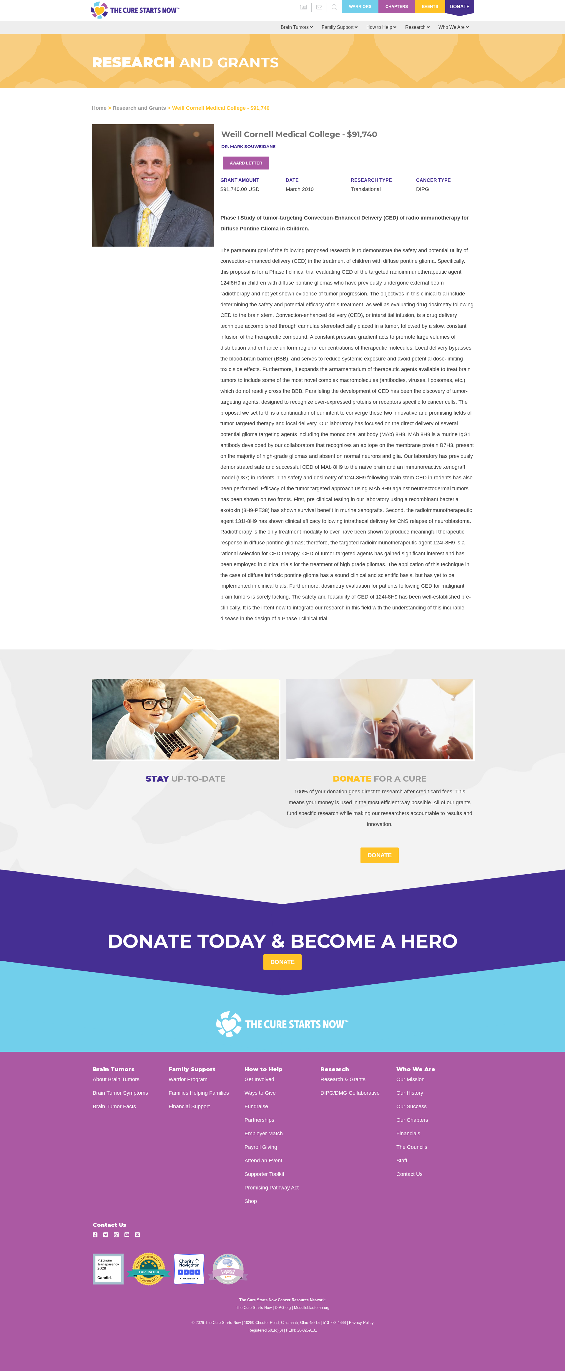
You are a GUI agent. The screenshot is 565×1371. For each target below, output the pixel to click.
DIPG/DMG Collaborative (350, 1093)
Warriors (360, 6)
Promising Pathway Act (272, 1187)
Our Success (411, 1106)
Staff (401, 1160)
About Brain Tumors (116, 1079)
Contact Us (409, 1174)
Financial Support (189, 1106)
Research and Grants (139, 108)
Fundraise (256, 1106)
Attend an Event (263, 1160)
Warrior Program (188, 1079)
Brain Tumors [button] (295, 27)
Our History (409, 1093)
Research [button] (416, 27)
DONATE (380, 855)
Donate (460, 6)
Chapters (396, 6)
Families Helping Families (199, 1093)
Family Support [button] (338, 27)
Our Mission (410, 1079)
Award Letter (246, 163)
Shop (251, 1201)
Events (430, 6)
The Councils (411, 1147)
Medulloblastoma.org (311, 1307)
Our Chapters (412, 1120)
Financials (408, 1133)
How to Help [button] (379, 27)
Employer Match (264, 1133)
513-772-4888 (334, 1322)
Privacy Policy (361, 1322)
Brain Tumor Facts (114, 1106)
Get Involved (259, 1079)
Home (99, 108)
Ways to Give (260, 1093)
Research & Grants (342, 1079)
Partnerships (259, 1120)
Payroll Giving (261, 1147)
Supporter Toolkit (264, 1174)
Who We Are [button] (452, 27)
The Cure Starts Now (254, 1307)
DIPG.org (283, 1307)
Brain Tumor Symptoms (120, 1093)
